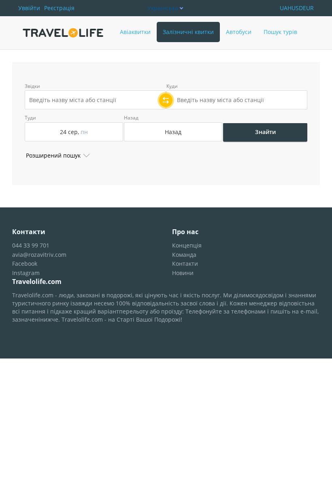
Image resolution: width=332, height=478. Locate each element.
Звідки (32, 86)
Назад (131, 118)
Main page (37, 20)
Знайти (265, 132)
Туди (30, 118)
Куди (172, 86)
